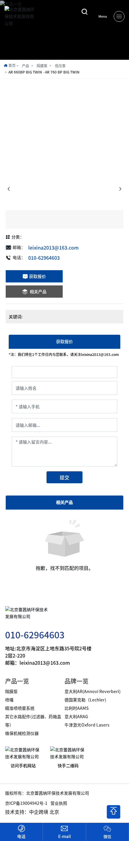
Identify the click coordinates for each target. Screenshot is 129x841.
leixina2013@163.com (53, 247)
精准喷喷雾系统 (19, 708)
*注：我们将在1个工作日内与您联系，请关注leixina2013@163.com (64, 354)
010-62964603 (44, 257)
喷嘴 (9, 700)
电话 (21, 836)
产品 (25, 65)
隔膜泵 (42, 65)
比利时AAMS (76, 708)
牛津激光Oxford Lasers (87, 725)
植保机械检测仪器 (22, 733)
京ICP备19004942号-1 (26, 803)
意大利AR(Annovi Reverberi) (92, 691)
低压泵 (60, 65)
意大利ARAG (76, 716)
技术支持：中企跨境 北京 (32, 811)
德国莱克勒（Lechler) (85, 700)
